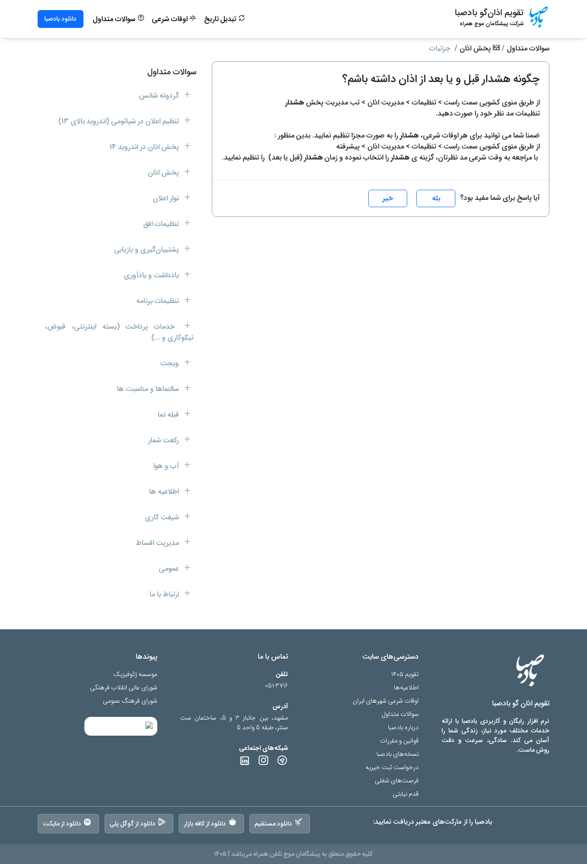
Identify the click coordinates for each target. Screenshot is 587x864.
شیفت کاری (163, 517)
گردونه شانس (160, 95)
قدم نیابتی (406, 794)
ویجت (170, 363)
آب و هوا (167, 466)
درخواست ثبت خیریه (392, 767)
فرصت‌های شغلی (397, 781)
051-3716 (276, 686)
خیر (387, 198)
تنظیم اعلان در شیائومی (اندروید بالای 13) (119, 121)
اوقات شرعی (170, 19)
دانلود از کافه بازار (205, 824)
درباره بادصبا (403, 727)
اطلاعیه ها (165, 491)
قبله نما (169, 414)
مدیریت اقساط (158, 543)
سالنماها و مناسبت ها (149, 389)
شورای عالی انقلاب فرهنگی (123, 688)
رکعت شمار (164, 440)
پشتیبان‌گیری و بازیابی (147, 249)
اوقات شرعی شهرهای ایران (386, 701)
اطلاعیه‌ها (406, 688)
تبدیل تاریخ (221, 19)
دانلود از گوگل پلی (132, 824)
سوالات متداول (115, 19)
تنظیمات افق (162, 224)
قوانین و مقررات (399, 741)
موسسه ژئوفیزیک (135, 674)
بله (436, 198)
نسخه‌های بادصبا (398, 754)
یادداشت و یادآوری (152, 275)
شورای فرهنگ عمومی (130, 701)
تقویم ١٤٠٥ (405, 674)
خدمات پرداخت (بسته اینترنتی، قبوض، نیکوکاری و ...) (119, 332)
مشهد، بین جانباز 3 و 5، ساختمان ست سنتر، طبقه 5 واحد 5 (234, 722)
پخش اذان (476, 48)
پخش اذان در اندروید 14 (145, 147)
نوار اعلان (167, 198)
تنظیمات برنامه (158, 301)
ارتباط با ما (165, 594)
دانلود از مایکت (62, 824)
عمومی (170, 568)
